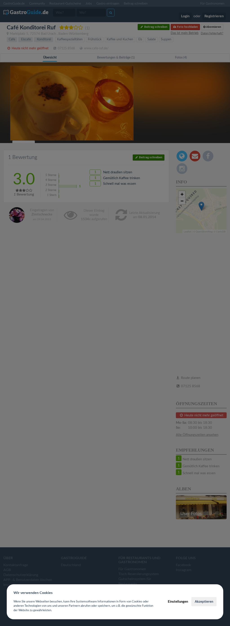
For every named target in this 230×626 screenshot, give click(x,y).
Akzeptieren (204, 601)
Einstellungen (178, 601)
